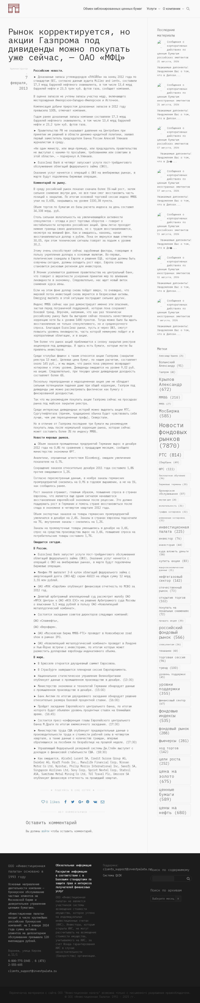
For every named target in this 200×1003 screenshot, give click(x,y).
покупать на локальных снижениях (174, 611)
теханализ (168, 650)
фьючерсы (174, 740)
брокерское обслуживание (172, 492)
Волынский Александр (171, 363)
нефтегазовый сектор (170, 578)
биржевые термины (173, 484)
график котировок (173, 511)
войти (45, 831)
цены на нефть (173, 810)
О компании (172, 9)
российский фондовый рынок (172, 632)
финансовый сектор (172, 702)
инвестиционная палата (174, 529)
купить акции (174, 561)
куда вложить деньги (174, 552)
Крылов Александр (170, 384)
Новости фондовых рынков (173, 435)
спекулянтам (170, 644)
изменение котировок (172, 519)
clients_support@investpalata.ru (32, 971)
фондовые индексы (168, 715)
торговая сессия (172, 659)
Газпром (167, 372)
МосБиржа (169, 413)
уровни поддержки (169, 689)
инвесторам (170, 544)
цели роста (169, 761)
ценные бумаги (166, 794)
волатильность (171, 505)
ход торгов (169, 750)
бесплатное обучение (172, 477)
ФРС (167, 469)
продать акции (171, 620)
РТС (170, 455)
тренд (168, 668)
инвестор (170, 538)
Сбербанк (169, 462)
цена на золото (168, 776)
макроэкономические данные (171, 569)
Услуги (152, 9)
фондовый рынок (174, 730)
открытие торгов (172, 599)
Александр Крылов (171, 355)
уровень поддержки (172, 676)
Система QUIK (112, 875)
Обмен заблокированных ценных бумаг (112, 9)
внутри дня (168, 499)
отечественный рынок (170, 589)
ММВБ (169, 397)
